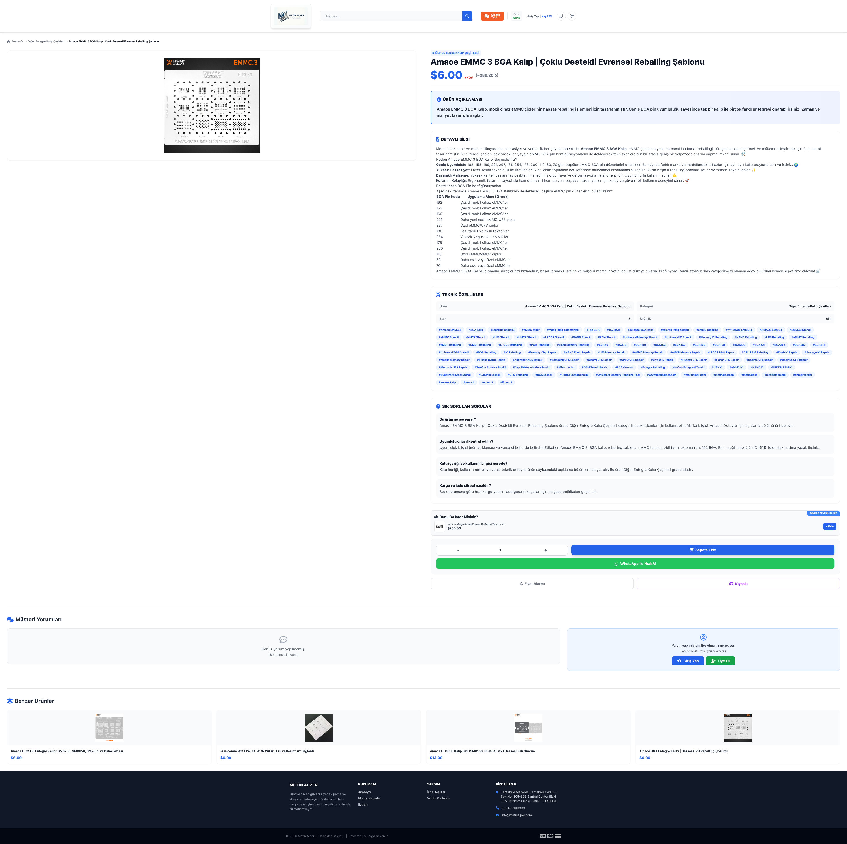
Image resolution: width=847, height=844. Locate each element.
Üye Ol (723, 661)
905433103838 (513, 808)
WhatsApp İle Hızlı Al (638, 563)
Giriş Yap (533, 16)
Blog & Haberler (369, 798)
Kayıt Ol (547, 16)
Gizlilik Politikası (438, 798)
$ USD (516, 18)
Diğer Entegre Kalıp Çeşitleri (46, 41)
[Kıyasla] (561, 16)
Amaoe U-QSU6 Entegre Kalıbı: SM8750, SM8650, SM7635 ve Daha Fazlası (67, 751)
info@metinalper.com (517, 815)
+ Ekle (830, 526)
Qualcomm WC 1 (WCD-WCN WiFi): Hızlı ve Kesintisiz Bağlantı (267, 751)
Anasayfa (17, 41)
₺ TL (516, 14)
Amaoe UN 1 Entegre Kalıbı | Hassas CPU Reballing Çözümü (683, 751)
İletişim (363, 804)
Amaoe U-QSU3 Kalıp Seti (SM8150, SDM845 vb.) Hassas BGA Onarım (482, 751)
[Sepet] (572, 16)
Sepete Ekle (705, 550)
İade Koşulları (436, 792)
